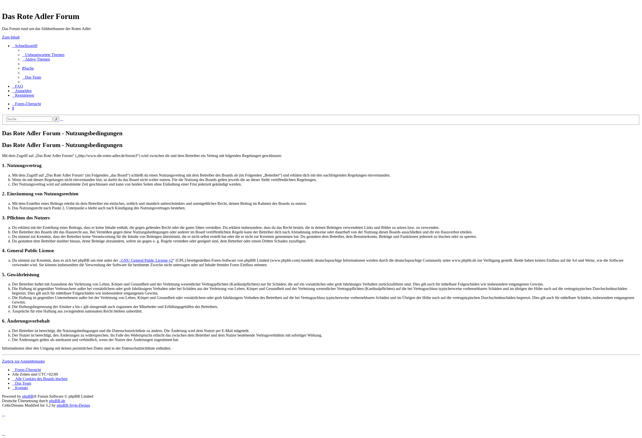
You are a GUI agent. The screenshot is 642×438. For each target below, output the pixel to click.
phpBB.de (57, 401)
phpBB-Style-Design (73, 405)
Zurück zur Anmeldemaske (23, 361)
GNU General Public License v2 (147, 260)
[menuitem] (43, 55)
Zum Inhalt (11, 37)
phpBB (28, 396)
